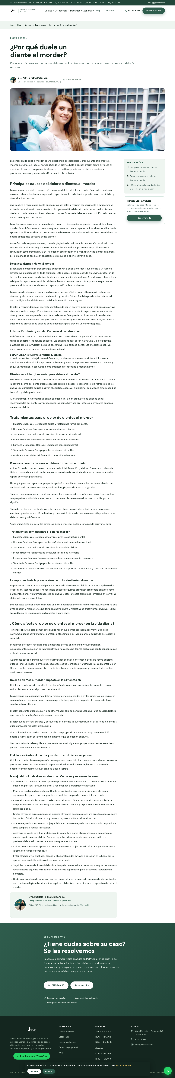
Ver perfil (84, 905)
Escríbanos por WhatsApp (33, 1056)
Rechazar (34, 1071)
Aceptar (48, 1071)
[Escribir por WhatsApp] (168, 1071)
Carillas (48, 10)
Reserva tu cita (153, 10)
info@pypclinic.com (156, 3)
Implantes (75, 10)
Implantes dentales (68, 1042)
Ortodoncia (61, 10)
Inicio (12, 25)
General (87, 10)
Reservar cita (144, 218)
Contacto (109, 10)
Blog (98, 10)
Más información (123, 1065)
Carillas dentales (66, 1031)
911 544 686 (63, 3)
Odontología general (68, 1047)
